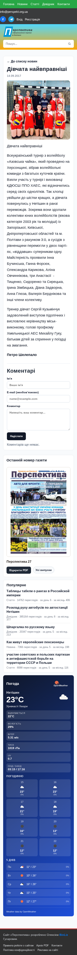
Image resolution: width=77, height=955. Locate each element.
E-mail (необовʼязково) (23, 392)
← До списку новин (22, 61)
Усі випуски (44, 570)
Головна (8, 4)
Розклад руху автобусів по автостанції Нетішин (37, 609)
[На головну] (18, 31)
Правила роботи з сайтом (18, 945)
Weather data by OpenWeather (21, 911)
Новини (22, 4)
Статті (35, 4)
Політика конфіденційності (19, 950)
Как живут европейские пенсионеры (35, 642)
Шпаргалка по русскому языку (31, 627)
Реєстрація (32, 19)
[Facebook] (3, 19)
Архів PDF (42, 945)
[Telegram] (11, 19)
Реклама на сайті (48, 950)
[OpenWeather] (61, 684)
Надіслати (16, 436)
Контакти (63, 4)
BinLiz (63, 934)
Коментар (13, 406)
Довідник (48, 4)
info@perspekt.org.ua (14, 11)
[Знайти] (69, 44)
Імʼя (9, 378)
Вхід (20, 19)
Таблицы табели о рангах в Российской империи (38, 593)
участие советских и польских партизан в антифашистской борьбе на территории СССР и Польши (38, 658)
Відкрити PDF (18, 570)
